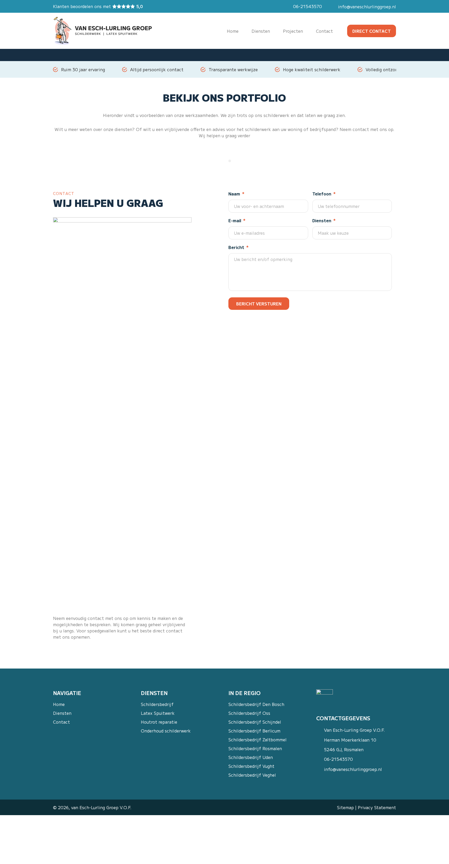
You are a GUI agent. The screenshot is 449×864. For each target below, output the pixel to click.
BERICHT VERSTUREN (258, 303)
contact (361, 129)
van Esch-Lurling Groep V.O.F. (101, 807)
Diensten (62, 713)
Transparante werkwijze (233, 69)
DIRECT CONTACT (371, 31)
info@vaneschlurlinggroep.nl (367, 6)
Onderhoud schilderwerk (166, 731)
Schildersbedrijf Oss (249, 713)
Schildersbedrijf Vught (251, 766)
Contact (61, 722)
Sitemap (345, 807)
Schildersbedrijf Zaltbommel (257, 739)
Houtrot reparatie (159, 722)
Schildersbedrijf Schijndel (254, 722)
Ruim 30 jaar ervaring (83, 69)
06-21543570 (307, 6)
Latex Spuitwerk (158, 713)
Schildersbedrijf (157, 704)
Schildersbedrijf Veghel (252, 775)
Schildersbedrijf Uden (250, 757)
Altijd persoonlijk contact (156, 69)
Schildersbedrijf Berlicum (254, 731)
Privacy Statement (377, 807)
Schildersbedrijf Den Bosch (256, 704)
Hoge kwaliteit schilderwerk (311, 69)
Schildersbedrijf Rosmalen (255, 748)
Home (59, 704)
